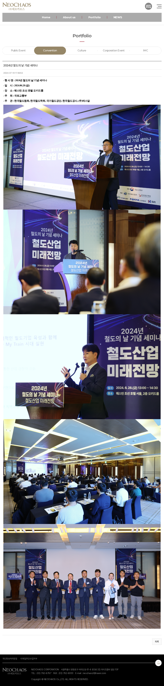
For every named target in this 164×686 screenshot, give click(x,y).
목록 (157, 641)
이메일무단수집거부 (28, 658)
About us (69, 17)
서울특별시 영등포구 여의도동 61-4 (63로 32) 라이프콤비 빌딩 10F (89, 669)
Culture (82, 50)
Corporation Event (113, 50)
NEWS (118, 17)
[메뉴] (159, 6)
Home (46, 17)
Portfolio (94, 17)
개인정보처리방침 (9, 658)
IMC (145, 50)
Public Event (18, 50)
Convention (50, 50)
